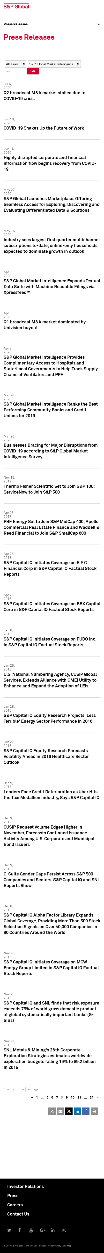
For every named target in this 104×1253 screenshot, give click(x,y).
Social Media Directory (21, 63)
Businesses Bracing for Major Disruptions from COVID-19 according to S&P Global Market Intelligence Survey (51, 451)
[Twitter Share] (69, 1111)
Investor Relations (25, 1187)
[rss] (52, 1111)
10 (72, 1097)
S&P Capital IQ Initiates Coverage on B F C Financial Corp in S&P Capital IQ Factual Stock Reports (50, 569)
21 (92, 1097)
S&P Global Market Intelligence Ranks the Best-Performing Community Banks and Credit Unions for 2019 (52, 410)
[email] (60, 1111)
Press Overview (16, 31)
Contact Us (18, 1214)
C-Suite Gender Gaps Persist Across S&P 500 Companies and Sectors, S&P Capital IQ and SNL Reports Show (52, 880)
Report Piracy (54, 1246)
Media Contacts (16, 52)
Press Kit (11, 74)
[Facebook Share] (85, 1111)
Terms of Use (31, 1246)
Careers (15, 1205)
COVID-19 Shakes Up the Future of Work (44, 128)
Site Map (67, 1246)
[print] (94, 1111)
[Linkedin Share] (77, 1111)
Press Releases (16, 42)
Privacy (42, 1246)
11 (79, 1097)
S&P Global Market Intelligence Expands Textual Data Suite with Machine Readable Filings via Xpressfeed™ (52, 287)
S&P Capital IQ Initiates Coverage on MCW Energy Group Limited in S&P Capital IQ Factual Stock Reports (51, 968)
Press (12, 1196)
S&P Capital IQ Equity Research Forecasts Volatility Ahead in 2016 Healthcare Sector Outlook (46, 757)
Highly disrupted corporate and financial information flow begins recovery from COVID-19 (50, 164)
